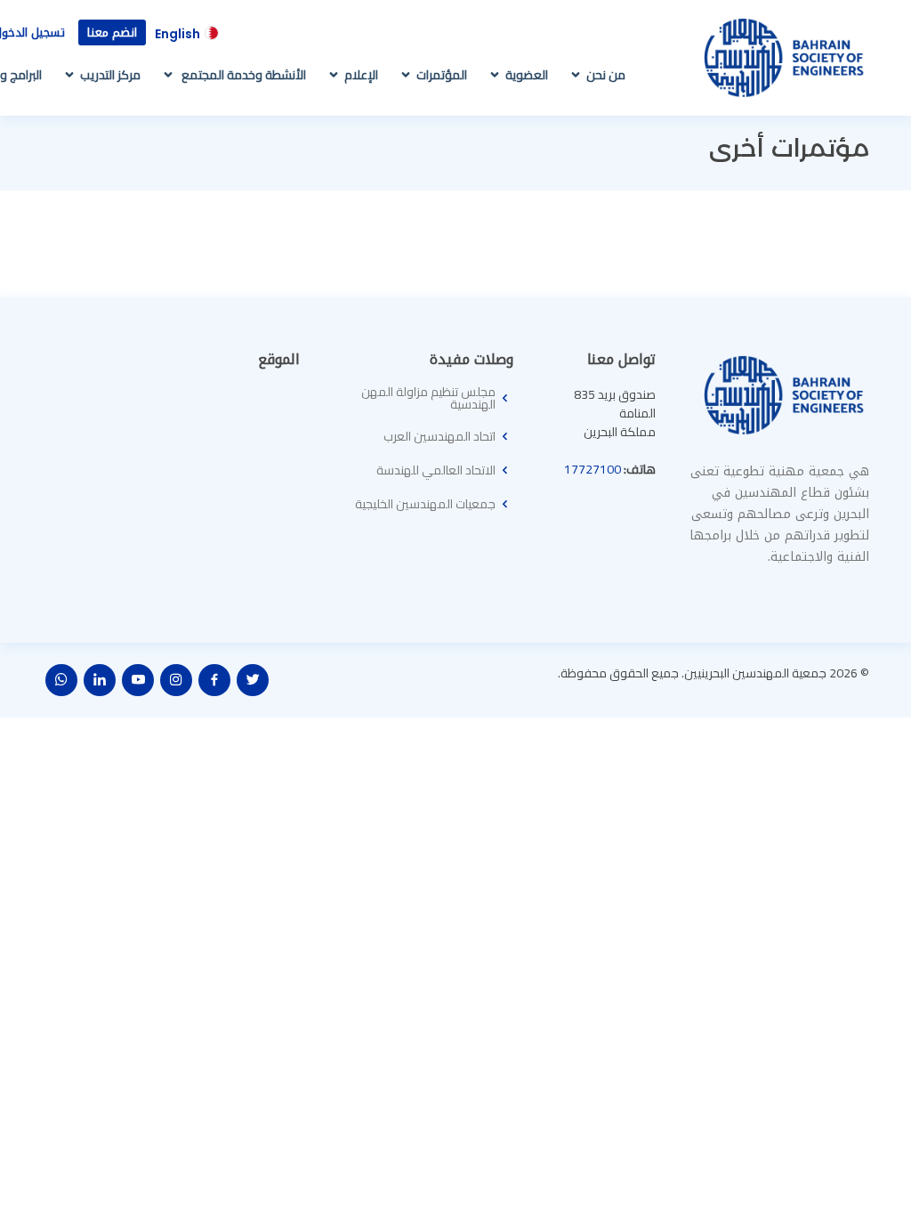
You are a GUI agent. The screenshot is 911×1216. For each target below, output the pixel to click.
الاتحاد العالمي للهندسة (436, 470)
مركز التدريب (110, 74)
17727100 (592, 469)
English (177, 34)
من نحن (605, 74)
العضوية (526, 74)
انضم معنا (112, 32)
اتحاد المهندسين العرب (439, 436)
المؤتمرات (441, 74)
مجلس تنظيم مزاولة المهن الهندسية (428, 397)
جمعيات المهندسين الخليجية (425, 504)
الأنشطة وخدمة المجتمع (242, 74)
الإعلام (361, 74)
